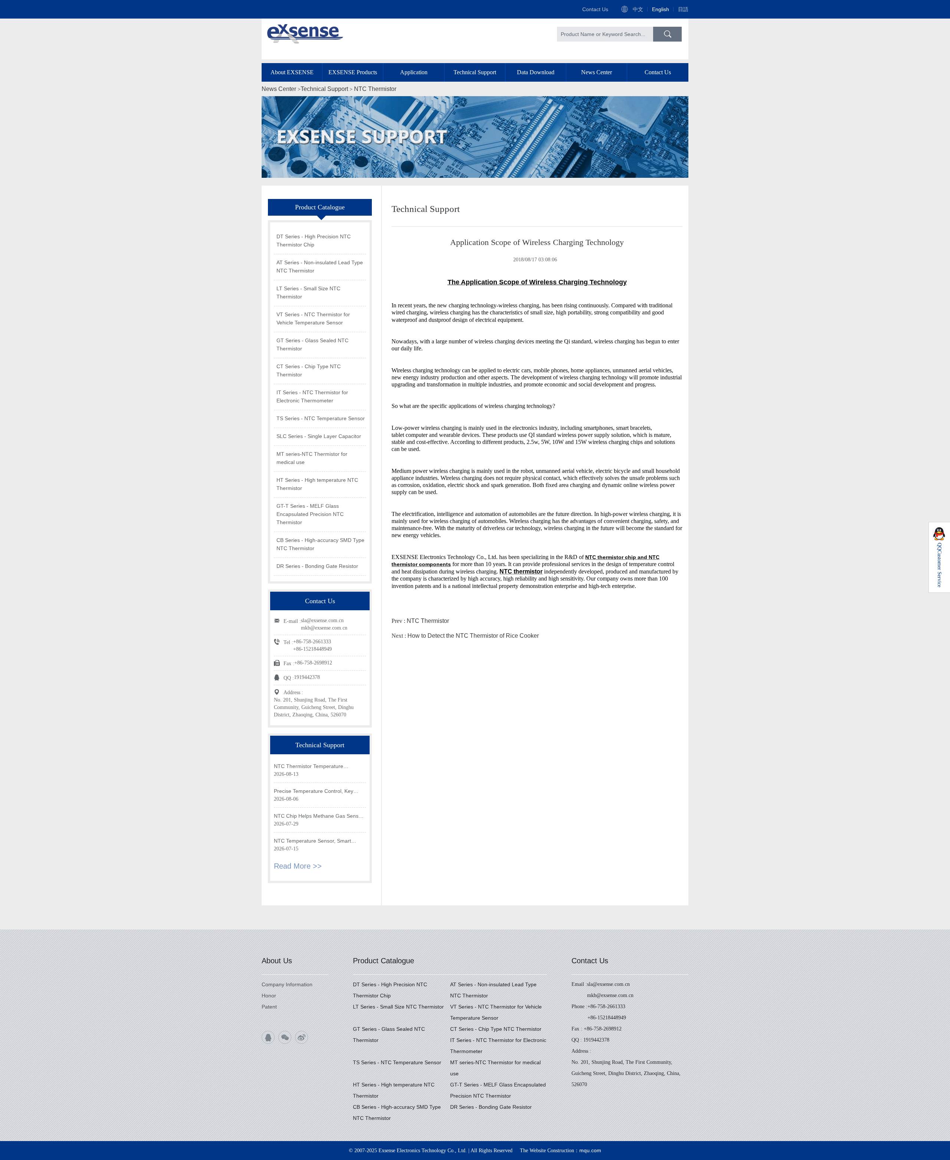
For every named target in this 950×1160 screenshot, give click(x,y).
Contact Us (595, 9)
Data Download (535, 72)
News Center (596, 72)
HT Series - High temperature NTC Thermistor (317, 484)
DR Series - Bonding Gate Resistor (317, 566)
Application (414, 72)
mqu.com (590, 1150)
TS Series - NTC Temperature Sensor (320, 418)
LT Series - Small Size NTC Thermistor (308, 292)
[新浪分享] (301, 1037)
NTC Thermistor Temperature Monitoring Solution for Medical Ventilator (310, 766)
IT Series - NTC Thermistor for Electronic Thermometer (312, 396)
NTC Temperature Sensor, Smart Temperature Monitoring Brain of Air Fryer (315, 841)
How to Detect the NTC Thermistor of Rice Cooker (473, 636)
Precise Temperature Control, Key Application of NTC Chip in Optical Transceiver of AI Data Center (313, 791)
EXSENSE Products (352, 72)
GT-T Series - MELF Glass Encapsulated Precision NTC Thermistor (310, 514)
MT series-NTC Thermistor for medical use (311, 458)
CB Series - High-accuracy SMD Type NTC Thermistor (320, 544)
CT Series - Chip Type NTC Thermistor (308, 370)
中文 (638, 9)
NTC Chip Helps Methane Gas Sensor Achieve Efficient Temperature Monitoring (318, 816)
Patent (269, 1007)
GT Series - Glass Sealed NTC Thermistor (312, 344)
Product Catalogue (383, 961)
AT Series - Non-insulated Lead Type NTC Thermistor (319, 266)
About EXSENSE (292, 72)
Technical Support (474, 72)
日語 (683, 9)
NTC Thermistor (375, 89)
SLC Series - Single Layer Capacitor (318, 436)
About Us (277, 961)
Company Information (287, 984)
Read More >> (298, 866)
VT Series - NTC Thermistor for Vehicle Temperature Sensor (313, 318)
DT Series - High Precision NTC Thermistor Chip (313, 240)
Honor (269, 996)
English (660, 9)
